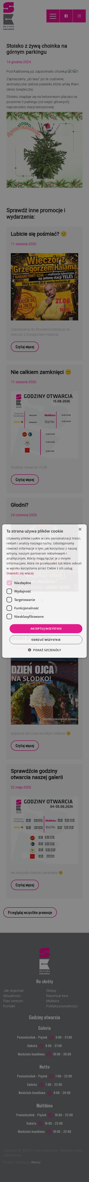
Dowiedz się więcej (20, 573)
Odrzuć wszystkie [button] (45, 639)
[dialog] (44, 591)
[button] (44, 649)
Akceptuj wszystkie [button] (46, 628)
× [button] (79, 529)
